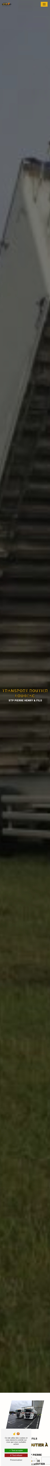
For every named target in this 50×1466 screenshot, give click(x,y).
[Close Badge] (36, 1459)
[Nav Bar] (44, 4)
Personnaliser (16, 1460)
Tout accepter (17, 1450)
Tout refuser (17, 1455)
